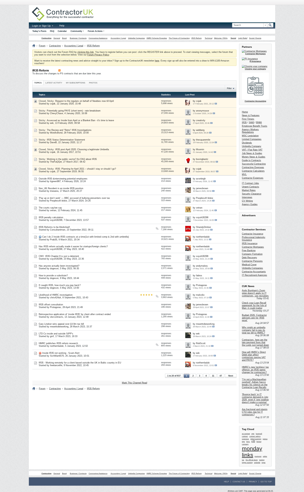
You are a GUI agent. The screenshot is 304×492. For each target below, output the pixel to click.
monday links (252, 451)
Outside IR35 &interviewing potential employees (63, 178)
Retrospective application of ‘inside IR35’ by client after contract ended (75, 314)
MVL (244, 174)
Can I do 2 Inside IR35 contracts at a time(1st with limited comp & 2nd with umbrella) (85, 236)
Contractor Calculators (253, 171)
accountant (246, 434)
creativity (200, 120)
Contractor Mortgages (253, 247)
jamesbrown (202, 188)
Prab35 (53, 239)
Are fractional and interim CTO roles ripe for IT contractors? (254, 412)
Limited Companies (251, 139)
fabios (199, 275)
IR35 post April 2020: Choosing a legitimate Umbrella (82, 149)
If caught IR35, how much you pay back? (60, 285)
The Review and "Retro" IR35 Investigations (69, 130)
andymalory (202, 265)
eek (52, 123)
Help (61, 25)
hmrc (248, 442)
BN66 (259, 122)
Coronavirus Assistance (98, 38)
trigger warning (247, 462)
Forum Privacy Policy (98, 54)
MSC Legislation (250, 135)
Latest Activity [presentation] (53, 83)
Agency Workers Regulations (250, 130)
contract (245, 436)
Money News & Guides (253, 156)
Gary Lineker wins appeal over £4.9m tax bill (61, 324)
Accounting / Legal (118, 38)
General (56, 38)
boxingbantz (202, 159)
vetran (53, 210)
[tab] (37, 82)
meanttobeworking (59, 326)
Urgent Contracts (250, 186)
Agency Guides (250, 204)
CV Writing (247, 201)
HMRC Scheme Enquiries (157, 38)
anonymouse (202, 110)
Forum (42, 45)
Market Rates (249, 190)
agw (252, 434)
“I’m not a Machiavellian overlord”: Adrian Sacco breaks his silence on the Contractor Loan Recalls (254, 383)
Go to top (266, 482)
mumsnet (258, 456)
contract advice (255, 436)
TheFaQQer (56, 161)
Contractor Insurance (252, 233)
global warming (255, 439)
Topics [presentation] (38, 83)
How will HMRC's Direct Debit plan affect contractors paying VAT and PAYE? (254, 356)
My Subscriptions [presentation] (75, 83)
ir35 (253, 441)
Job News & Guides (252, 153)
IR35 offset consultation (51, 304)
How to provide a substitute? (53, 275)
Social (233, 38)
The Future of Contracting (179, 38)
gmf (52, 336)
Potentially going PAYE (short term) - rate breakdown (73, 110)
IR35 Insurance (249, 243)
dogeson (54, 268)
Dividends (247, 142)
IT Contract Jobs (250, 183)
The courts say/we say (50, 207)
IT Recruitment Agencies (254, 275)
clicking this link (85, 52)
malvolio (200, 295)
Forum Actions (95, 31)
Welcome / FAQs (220, 38)
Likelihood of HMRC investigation (55, 295)
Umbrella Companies (136, 38)
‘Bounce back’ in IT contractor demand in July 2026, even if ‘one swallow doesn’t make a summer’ (255, 398)
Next (230, 376)
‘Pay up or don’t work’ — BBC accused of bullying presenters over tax (74, 198)
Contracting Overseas (253, 167)
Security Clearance (251, 193)
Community (76, 31)
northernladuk (203, 236)
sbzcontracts (56, 317)
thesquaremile (203, 139)
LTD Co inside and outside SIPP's (56, 333)
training (261, 460)
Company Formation (252, 254)
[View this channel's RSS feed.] (59, 70)
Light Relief (242, 38)
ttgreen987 (55, 181)
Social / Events (255, 38)
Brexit (64, 38)
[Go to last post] (216, 103)
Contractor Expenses (252, 178)
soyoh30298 (56, 220)
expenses (245, 439)
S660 (251, 122)
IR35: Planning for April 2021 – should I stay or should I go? (85, 168)
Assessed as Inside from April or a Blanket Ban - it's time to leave (80, 120)
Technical (208, 38)
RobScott (200, 343)
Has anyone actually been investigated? (59, 265)
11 (213, 376)
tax (243, 460)
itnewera (54, 191)
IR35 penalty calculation (51, 217)
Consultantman (57, 229)
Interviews (247, 197)
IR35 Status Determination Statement (66, 139)
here (157, 60)
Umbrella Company (251, 146)
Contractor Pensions (252, 261)
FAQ (52, 31)
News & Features (250, 115)
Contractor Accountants (254, 271)
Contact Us (239, 482)
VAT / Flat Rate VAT (252, 149)
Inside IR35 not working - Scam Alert (61, 353)
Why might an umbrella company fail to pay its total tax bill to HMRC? (253, 330)
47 (221, 376)
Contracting (46, 38)
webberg (200, 130)
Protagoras (201, 285)
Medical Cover (249, 264)
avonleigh (201, 178)
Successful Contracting (254, 164)
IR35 (244, 122)
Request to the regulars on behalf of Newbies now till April (84, 101)
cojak (52, 103)
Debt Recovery (249, 257)
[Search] (270, 25)
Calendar (62, 31)
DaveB (53, 142)
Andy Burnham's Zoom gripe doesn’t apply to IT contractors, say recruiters (255, 293)
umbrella (257, 462)
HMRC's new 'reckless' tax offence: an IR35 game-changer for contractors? (255, 370)
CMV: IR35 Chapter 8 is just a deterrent (59, 256)
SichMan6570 (57, 355)
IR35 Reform (196, 38)
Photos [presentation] (93, 83)
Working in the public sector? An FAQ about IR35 (72, 159)
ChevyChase (56, 113)
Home (245, 112)
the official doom (252, 460)
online (265, 456)
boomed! (259, 434)
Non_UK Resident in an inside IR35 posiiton (61, 188)
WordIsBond (56, 132)
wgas (263, 462)
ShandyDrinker (203, 227)
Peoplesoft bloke (58, 200)
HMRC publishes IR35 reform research (58, 343)
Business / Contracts (78, 38)
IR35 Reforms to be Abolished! (54, 227)
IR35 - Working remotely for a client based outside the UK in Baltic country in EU (80, 362)
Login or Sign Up (41, 25)
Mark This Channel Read (134, 382)
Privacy (253, 482)
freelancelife (56, 365)
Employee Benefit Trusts (254, 126)
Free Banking (248, 250)
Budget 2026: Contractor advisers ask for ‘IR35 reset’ (254, 318)
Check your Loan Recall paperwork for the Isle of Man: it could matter (254, 305)
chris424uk (55, 297)
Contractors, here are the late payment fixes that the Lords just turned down (255, 342)
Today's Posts (39, 31)
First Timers (248, 119)
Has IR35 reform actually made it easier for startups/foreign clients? (73, 246)
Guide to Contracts (251, 160)
